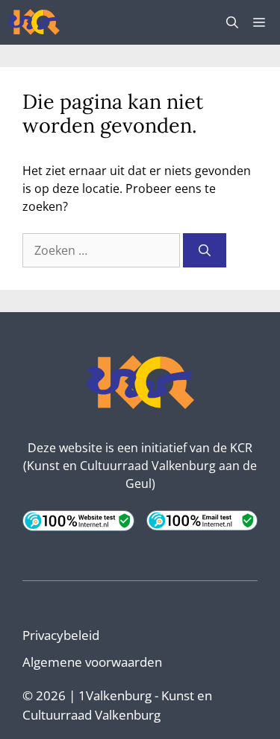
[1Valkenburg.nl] (33, 22)
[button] (232, 22)
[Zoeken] (204, 250)
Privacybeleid (60, 635)
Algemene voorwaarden (92, 661)
